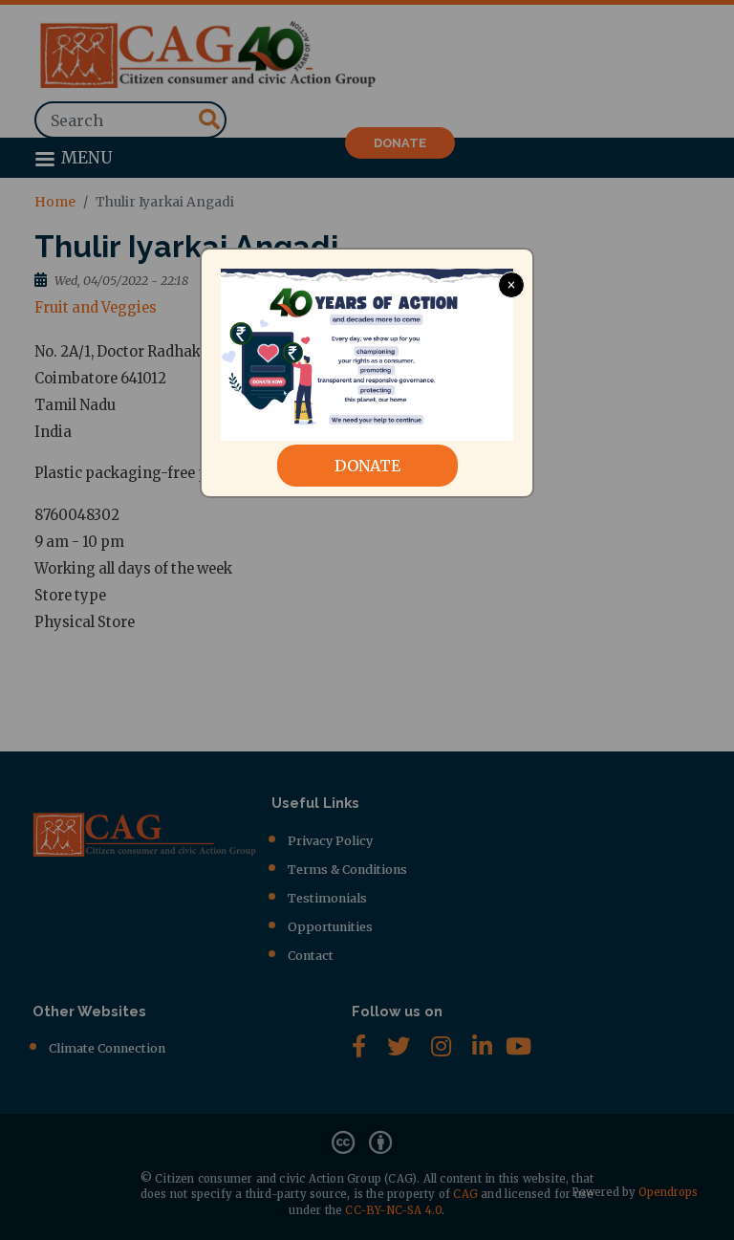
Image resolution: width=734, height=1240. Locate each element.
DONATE (367, 465)
